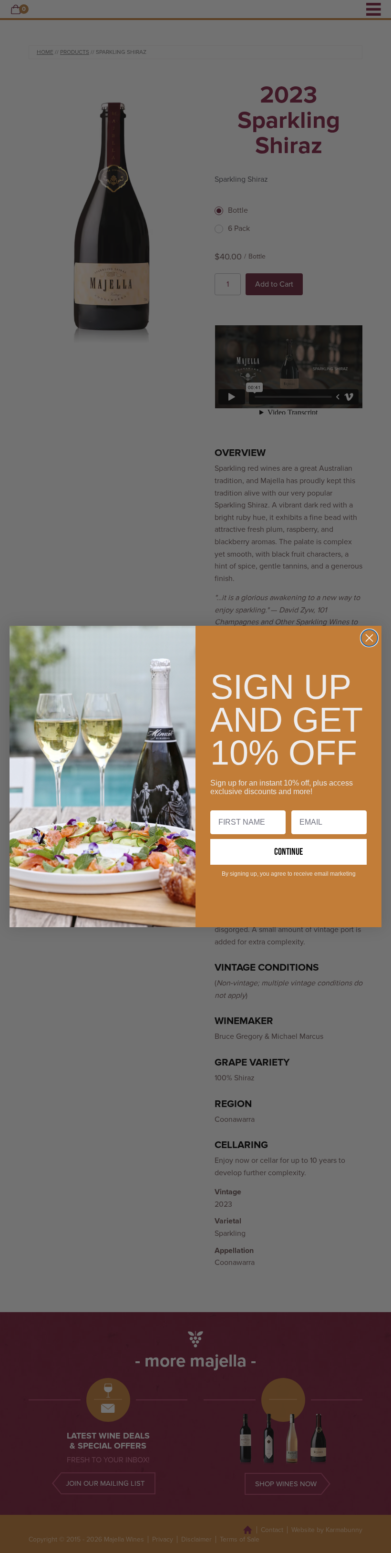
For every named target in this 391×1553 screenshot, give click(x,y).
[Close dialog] (369, 638)
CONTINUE (288, 852)
